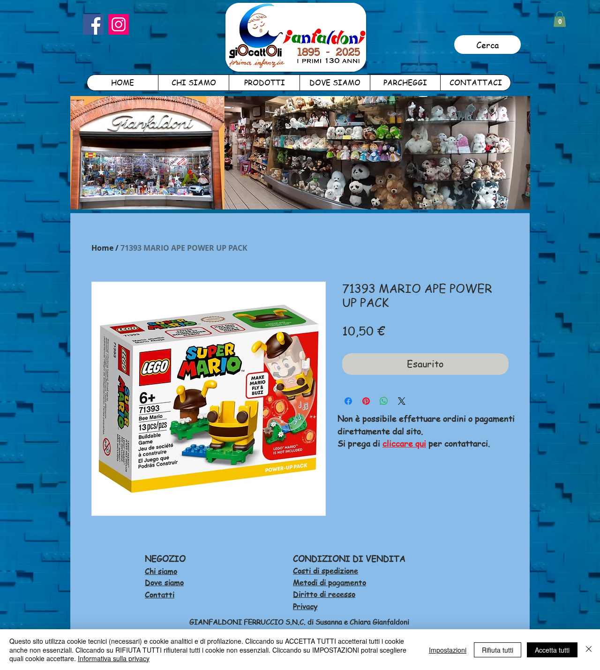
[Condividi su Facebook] (348, 401)
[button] (559, 19)
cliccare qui (404, 443)
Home (102, 248)
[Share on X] (401, 401)
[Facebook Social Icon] (93, 24)
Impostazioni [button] (447, 650)
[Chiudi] (588, 650)
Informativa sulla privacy (114, 658)
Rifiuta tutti (497, 650)
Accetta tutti (552, 650)
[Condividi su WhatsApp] (384, 401)
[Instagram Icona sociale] (118, 24)
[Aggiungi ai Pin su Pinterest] (366, 401)
